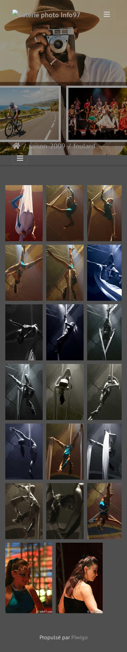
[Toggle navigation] (107, 14)
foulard (84, 146)
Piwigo (79, 637)
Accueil (16, 146)
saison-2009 (47, 146)
